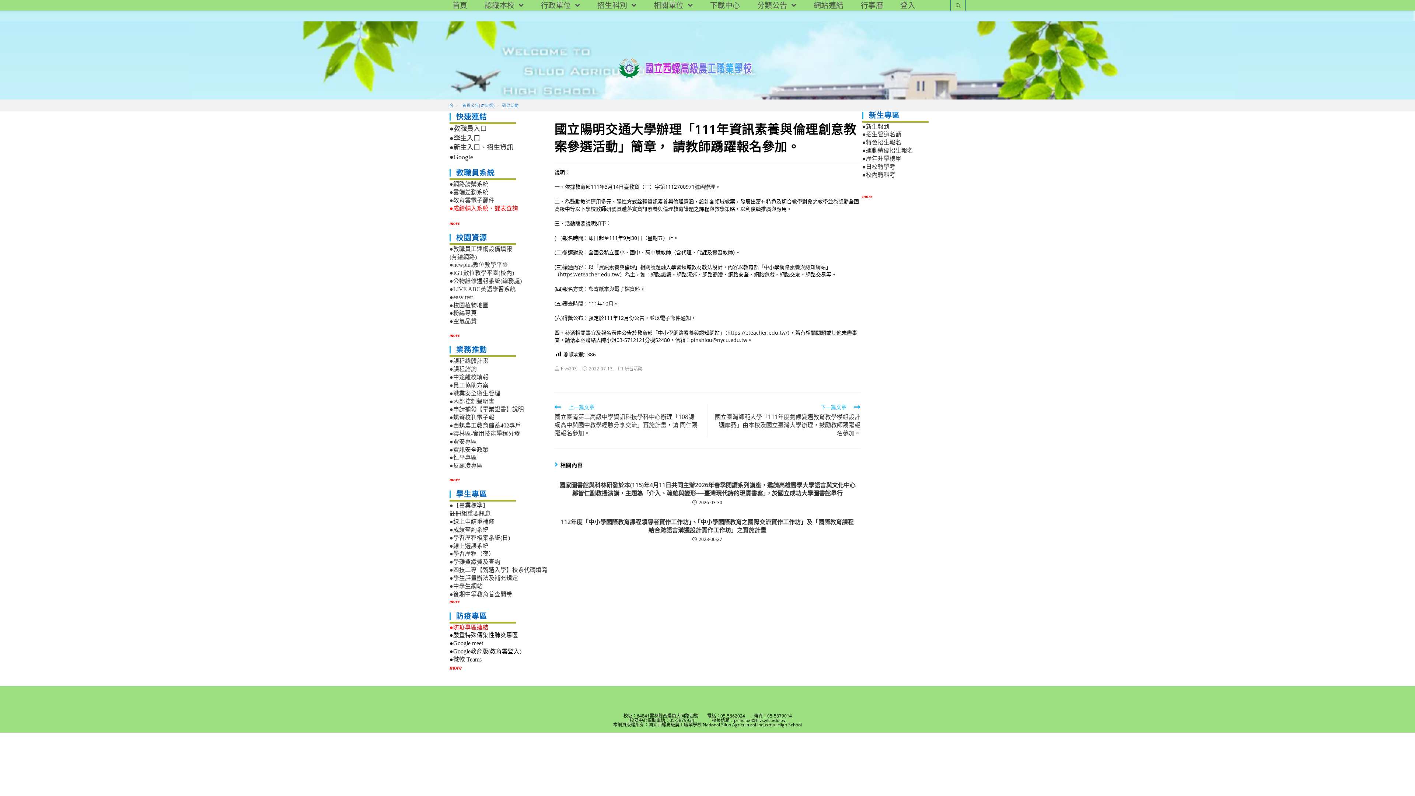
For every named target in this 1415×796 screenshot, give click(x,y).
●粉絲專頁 (463, 313)
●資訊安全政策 (469, 450)
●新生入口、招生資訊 (481, 147)
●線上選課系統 (469, 546)
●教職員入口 (468, 128)
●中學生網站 (466, 586)
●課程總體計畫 (469, 361)
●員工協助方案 (469, 385)
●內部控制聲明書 (472, 401)
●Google (461, 157)
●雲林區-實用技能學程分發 (485, 433)
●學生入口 (465, 138)
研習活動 (633, 369)
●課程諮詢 (463, 369)
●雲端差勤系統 (469, 192)
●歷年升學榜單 (881, 159)
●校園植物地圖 (469, 305)
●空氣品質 (463, 321)
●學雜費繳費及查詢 (475, 562)
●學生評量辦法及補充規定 (484, 578)
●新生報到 (876, 126)
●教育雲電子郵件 (472, 200)
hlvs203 (569, 369)
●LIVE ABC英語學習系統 (483, 289)
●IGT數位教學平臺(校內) (482, 273)
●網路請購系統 (469, 184)
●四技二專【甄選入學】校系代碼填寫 (499, 570)
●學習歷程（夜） (472, 554)
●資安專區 (463, 442)
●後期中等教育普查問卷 (481, 594)
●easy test (461, 297)
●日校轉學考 (878, 167)
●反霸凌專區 (466, 465)
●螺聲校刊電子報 (472, 417)
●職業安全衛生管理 (475, 393)
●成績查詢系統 (469, 530)
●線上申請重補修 (472, 522)
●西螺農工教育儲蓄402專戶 (485, 425)
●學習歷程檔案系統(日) (480, 538)
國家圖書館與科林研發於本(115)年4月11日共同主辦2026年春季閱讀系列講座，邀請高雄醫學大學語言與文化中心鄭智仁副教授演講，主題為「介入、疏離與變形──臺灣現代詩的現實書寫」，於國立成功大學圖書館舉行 (707, 489)
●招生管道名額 (881, 134)
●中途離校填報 (469, 377)
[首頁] (452, 105)
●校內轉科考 (878, 175)
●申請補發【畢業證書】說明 (487, 409)
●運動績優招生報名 (887, 150)
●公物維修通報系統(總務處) (486, 281)
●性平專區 (463, 457)
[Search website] (958, 6)
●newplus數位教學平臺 (479, 265)
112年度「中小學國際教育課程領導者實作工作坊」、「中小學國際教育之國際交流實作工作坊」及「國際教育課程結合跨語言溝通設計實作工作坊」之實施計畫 (707, 526)
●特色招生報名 (881, 142)
